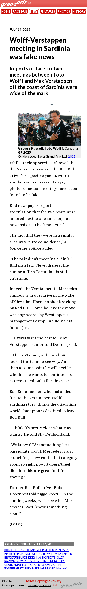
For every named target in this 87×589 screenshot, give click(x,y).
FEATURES (48, 11)
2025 (72, 156)
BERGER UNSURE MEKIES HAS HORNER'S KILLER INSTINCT (34, 557)
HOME (5, 11)
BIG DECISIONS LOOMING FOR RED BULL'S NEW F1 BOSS (36, 550)
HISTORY (79, 11)
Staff (55, 585)
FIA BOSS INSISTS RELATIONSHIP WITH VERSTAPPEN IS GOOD (38, 554)
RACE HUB (20, 11)
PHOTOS (64, 11)
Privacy (55, 581)
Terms (29, 581)
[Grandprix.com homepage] (72, 585)
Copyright (42, 581)
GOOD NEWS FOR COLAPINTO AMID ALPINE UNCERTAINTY (33, 564)
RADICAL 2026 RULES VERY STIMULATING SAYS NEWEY (34, 561)
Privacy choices (39, 585)
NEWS (34, 11)
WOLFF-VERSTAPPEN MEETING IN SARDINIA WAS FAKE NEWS (36, 568)
